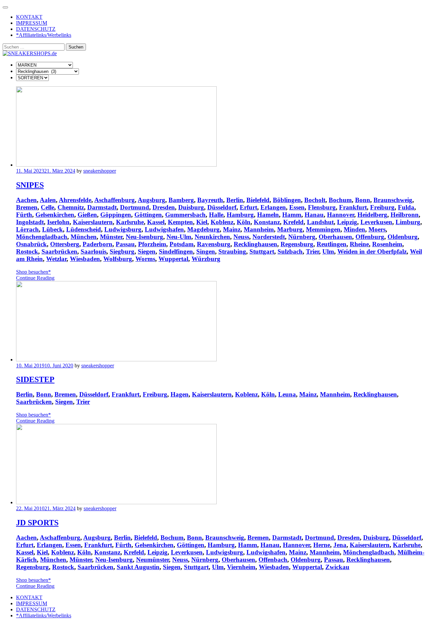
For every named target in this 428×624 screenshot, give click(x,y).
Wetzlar (56, 258)
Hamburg (240, 214)
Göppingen (115, 214)
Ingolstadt (30, 222)
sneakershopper (99, 171)
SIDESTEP (35, 379)
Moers (377, 229)
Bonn (362, 199)
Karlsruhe (130, 222)
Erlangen (273, 207)
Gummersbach (185, 214)
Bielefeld (258, 199)
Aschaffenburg (114, 199)
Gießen (87, 214)
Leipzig (347, 222)
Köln (243, 222)
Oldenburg (403, 236)
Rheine (359, 244)
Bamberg (181, 199)
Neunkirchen (212, 236)
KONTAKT (29, 17)
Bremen (26, 207)
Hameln (268, 214)
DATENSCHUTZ (36, 29)
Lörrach (27, 229)
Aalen (48, 199)
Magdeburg (203, 229)
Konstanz (267, 222)
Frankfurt (353, 207)
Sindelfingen (176, 251)
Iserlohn (58, 222)
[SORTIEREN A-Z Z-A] (32, 77)
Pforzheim (152, 244)
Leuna (287, 394)
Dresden (163, 207)
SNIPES (30, 185)
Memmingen (323, 229)
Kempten (180, 222)
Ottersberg (64, 244)
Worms (145, 258)
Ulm (328, 251)
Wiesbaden (85, 258)
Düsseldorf (221, 207)
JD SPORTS (37, 522)
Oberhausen (335, 236)
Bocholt (314, 199)
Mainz (231, 229)
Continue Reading (35, 278)
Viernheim (241, 566)
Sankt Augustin (138, 566)
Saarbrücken (59, 251)
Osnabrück (31, 244)
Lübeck (52, 229)
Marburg (290, 229)
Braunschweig (392, 199)
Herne (321, 544)
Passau (125, 244)
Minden (354, 229)
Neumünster (152, 559)
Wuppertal (173, 258)
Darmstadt (102, 207)
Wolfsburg (117, 258)
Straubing (232, 251)
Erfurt (248, 207)
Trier (312, 251)
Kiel (201, 222)
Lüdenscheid (83, 229)
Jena (339, 544)
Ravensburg (213, 244)
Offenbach (272, 559)
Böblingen (287, 199)
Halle (216, 214)
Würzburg (206, 258)
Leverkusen (376, 222)
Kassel (156, 222)
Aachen (26, 199)
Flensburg (322, 207)
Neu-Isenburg (144, 236)
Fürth (24, 214)
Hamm (291, 214)
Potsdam (182, 244)
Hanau (314, 214)
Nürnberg (301, 236)
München (84, 236)
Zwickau (337, 566)
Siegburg (122, 251)
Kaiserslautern (93, 222)
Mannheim (259, 229)
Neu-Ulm (179, 236)
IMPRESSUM (31, 23)
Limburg (408, 222)
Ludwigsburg (122, 229)
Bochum (340, 199)
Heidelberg (372, 214)
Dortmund (134, 207)
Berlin (234, 199)
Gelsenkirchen (54, 214)
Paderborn (97, 244)
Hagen (180, 394)
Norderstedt (268, 236)
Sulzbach (290, 251)
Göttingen (148, 214)
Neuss (241, 236)
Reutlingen (331, 244)
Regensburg (297, 244)
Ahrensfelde (75, 199)
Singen (205, 251)
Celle (47, 207)
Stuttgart (261, 251)
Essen (297, 207)
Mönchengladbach (41, 236)
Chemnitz (71, 207)
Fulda (406, 207)
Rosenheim (387, 244)
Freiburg (382, 207)
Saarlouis (93, 251)
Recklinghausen (255, 244)
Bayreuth (210, 199)
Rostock (27, 251)
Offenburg (369, 236)
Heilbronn (405, 214)
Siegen (146, 251)
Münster (111, 236)
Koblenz (222, 222)
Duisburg (191, 207)
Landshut (320, 222)
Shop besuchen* (33, 272)
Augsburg (151, 199)
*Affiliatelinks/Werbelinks (43, 35)
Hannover (340, 214)
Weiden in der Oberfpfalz (372, 251)
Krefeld (293, 222)
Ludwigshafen (164, 229)
